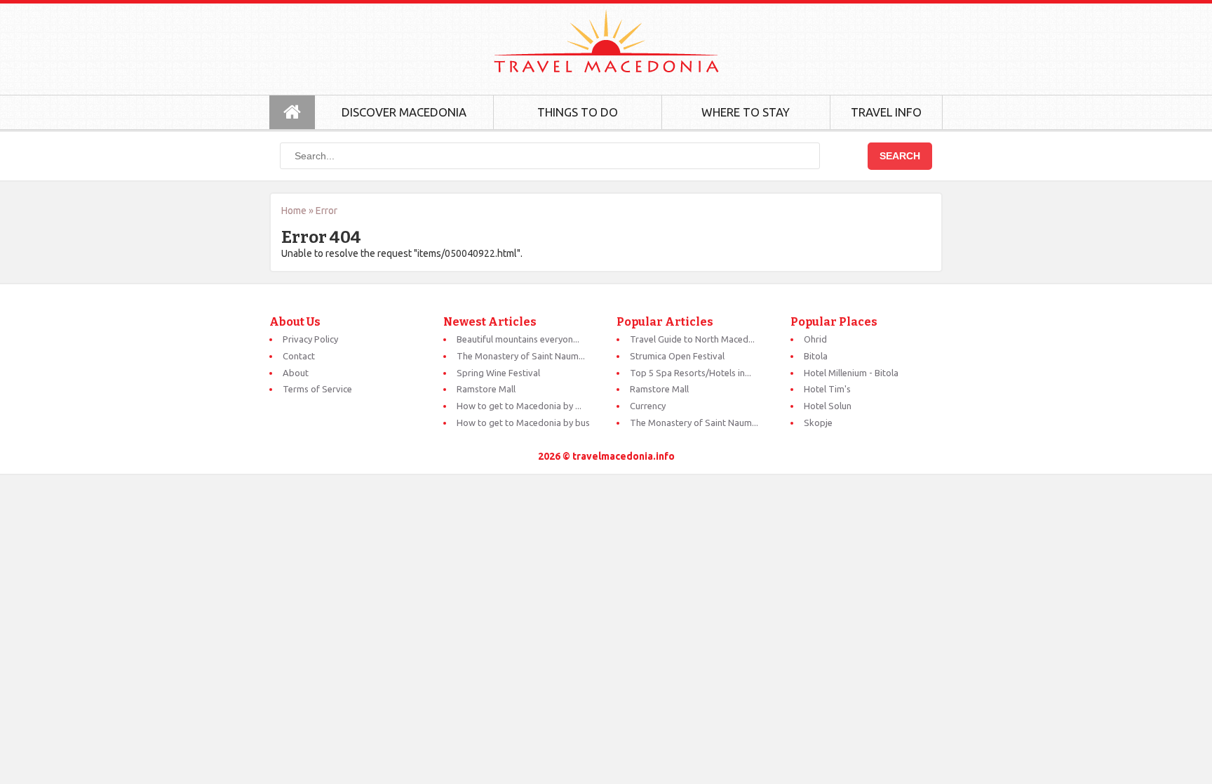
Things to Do (577, 112)
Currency (648, 406)
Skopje (818, 422)
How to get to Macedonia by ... (519, 406)
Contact (299, 356)
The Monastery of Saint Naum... (521, 356)
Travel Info (886, 112)
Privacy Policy (310, 339)
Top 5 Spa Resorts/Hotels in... (690, 373)
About (296, 373)
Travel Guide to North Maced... (692, 339)
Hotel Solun (827, 406)
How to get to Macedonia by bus (523, 422)
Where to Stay (745, 112)
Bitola (816, 356)
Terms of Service (317, 389)
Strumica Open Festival (677, 356)
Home (294, 210)
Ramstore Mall (486, 389)
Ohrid (815, 339)
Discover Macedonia (404, 112)
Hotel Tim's (827, 389)
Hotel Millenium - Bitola (851, 373)
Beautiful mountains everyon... (518, 339)
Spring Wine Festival (498, 373)
